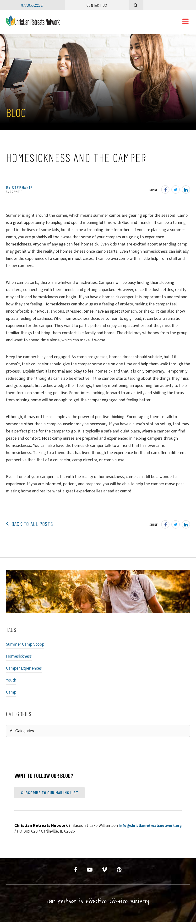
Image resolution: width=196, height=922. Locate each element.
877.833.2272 (32, 5)
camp (11, 692)
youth (11, 680)
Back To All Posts (31, 523)
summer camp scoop (25, 644)
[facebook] (76, 870)
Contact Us (97, 5)
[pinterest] (119, 870)
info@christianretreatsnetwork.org (150, 825)
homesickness (19, 656)
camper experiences (24, 668)
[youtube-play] (90, 870)
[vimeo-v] (105, 870)
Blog (16, 112)
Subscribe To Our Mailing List (49, 792)
